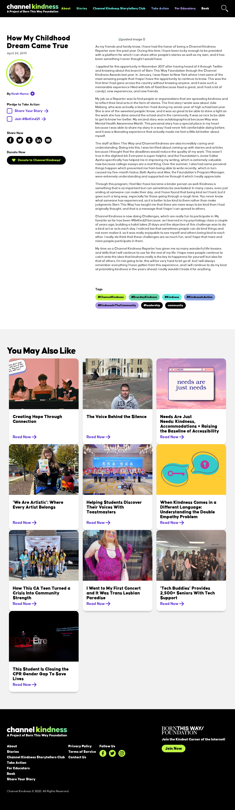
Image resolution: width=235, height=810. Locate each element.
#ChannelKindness (111, 297)
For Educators (185, 8)
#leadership (152, 305)
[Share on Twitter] (19, 140)
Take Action (160, 8)
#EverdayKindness (144, 297)
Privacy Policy (80, 746)
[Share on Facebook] (10, 140)
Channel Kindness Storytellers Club (119, 8)
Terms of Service (82, 752)
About (66, 8)
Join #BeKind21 (28, 119)
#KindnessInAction (200, 297)
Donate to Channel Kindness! (39, 160)
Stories (81, 8)
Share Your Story (29, 111)
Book (205, 8)
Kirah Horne (20, 94)
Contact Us (77, 757)
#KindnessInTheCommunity (117, 305)
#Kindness (172, 297)
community (175, 305)
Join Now (173, 748)
